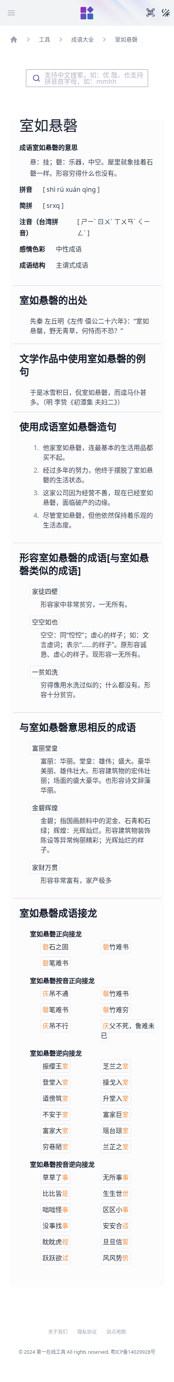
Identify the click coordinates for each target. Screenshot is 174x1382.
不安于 (55, 1114)
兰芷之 (116, 1146)
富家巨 (116, 1114)
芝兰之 (116, 1066)
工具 (44, 39)
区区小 (116, 1209)
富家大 (55, 1130)
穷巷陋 (55, 1146)
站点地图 (116, 1332)
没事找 (55, 1225)
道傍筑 (55, 1098)
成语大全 (82, 39)
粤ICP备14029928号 (132, 1352)
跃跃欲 (55, 1257)
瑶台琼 (116, 1130)
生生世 (116, 1193)
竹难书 (116, 946)
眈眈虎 (55, 1241)
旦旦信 (116, 1241)
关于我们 (58, 1332)
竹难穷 (116, 1009)
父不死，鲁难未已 (128, 1030)
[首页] (14, 39)
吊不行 (55, 1025)
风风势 (116, 1257)
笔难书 (55, 963)
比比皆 (55, 1193)
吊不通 (55, 993)
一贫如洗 (45, 672)
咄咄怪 (55, 1209)
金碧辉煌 (45, 807)
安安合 (116, 1225)
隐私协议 (87, 1332)
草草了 (55, 1177)
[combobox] (87, 78)
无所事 (116, 1177)
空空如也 (45, 622)
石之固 (55, 946)
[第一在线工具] (87, 12)
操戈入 (116, 1082)
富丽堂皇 (45, 748)
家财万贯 (45, 867)
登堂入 (55, 1082)
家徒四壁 (45, 591)
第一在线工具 (51, 1352)
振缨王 (55, 1066)
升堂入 (116, 1098)
